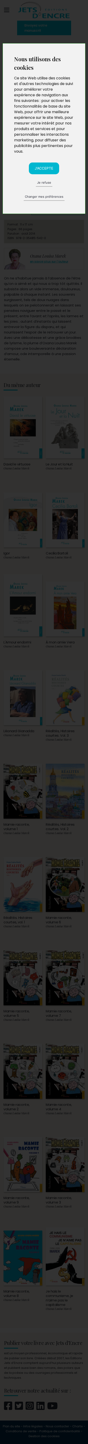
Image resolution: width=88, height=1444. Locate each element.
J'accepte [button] (44, 168)
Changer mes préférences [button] (44, 196)
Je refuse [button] (44, 182)
